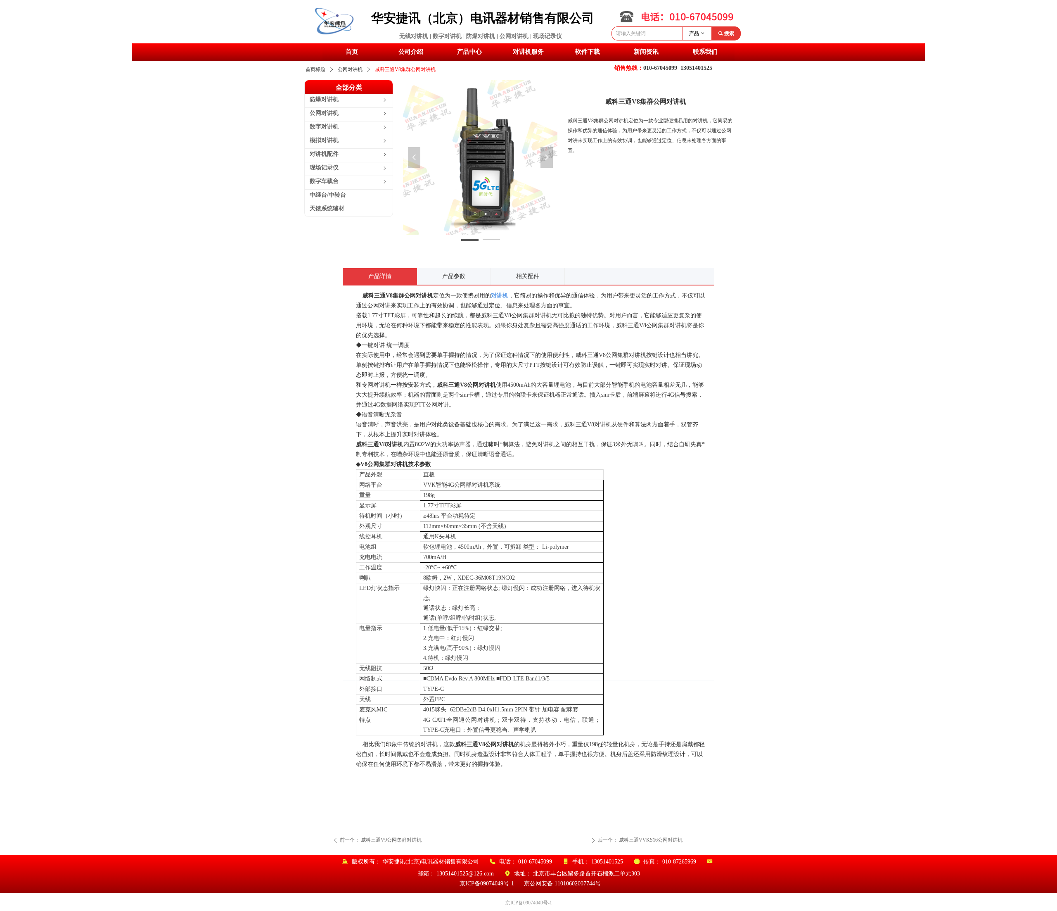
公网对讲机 (350, 69)
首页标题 (315, 69)
